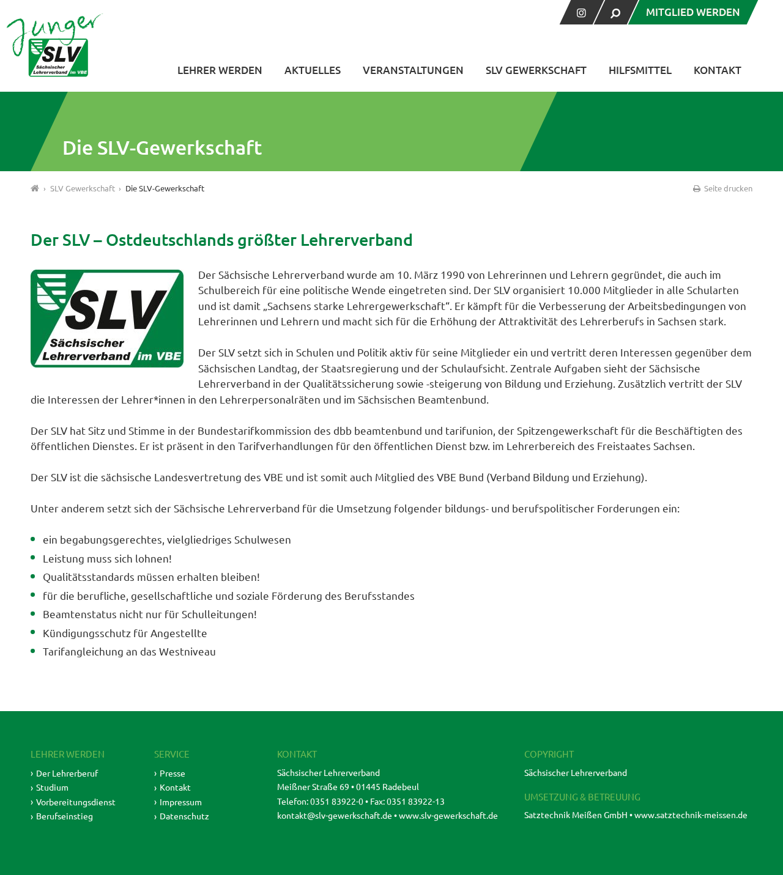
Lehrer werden (219, 70)
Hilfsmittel (640, 70)
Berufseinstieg (64, 815)
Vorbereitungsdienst (76, 801)
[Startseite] (35, 188)
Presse (172, 772)
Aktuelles (312, 70)
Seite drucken (727, 188)
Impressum (181, 801)
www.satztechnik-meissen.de (691, 814)
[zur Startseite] (55, 45)
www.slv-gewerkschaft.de (448, 815)
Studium (52, 786)
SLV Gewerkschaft (536, 70)
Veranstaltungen (413, 70)
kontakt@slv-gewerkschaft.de (334, 815)
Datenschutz (184, 815)
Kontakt (717, 70)
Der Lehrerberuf (67, 772)
